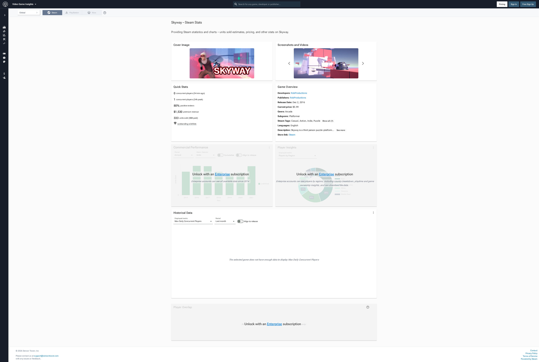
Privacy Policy (531, 353)
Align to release (251, 221)
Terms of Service (530, 356)
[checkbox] (52, 12)
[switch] (240, 221)
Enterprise (222, 174)
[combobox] (268, 4)
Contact (533, 350)
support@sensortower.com (46, 356)
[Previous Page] (289, 63)
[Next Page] (362, 63)
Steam (292, 134)
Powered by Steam (529, 359)
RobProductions (299, 93)
